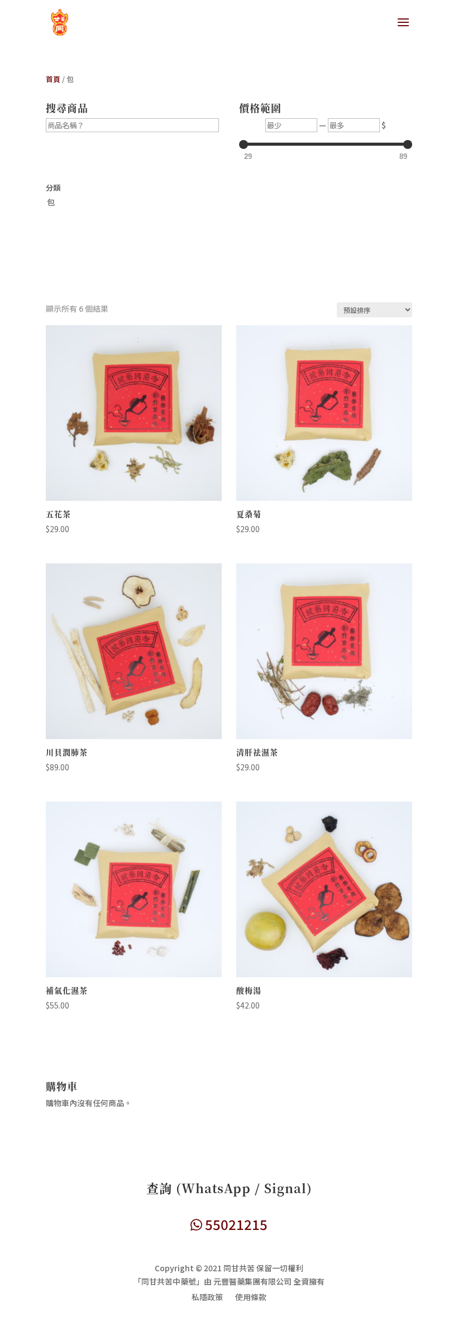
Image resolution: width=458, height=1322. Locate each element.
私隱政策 (207, 1297)
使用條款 (250, 1297)
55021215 (235, 1224)
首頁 (53, 79)
